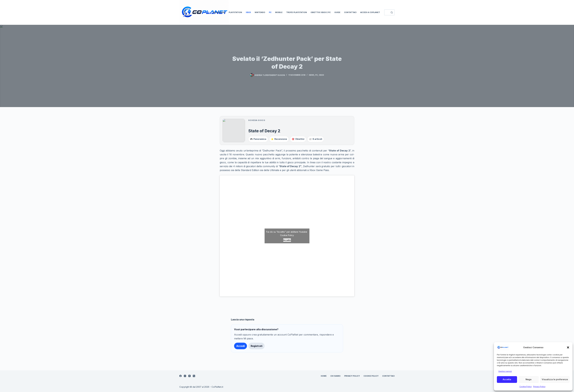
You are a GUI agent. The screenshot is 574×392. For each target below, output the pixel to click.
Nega (528, 379)
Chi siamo (335, 376)
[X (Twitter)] (194, 376)
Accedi (240, 345)
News (206, 12)
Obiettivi (298, 139)
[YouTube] (189, 376)
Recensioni (219, 12)
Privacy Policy (539, 386)
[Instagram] (185, 376)
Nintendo (260, 12)
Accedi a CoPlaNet (370, 12)
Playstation (235, 12)
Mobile (279, 12)
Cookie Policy (525, 386)
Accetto (287, 240)
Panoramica (258, 139)
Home (197, 12)
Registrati (256, 345)
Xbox (248, 12)
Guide (337, 12)
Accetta (507, 379)
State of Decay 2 (264, 130)
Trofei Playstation (296, 12)
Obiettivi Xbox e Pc (321, 12)
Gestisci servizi (505, 371)
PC (270, 12)
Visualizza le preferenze (555, 379)
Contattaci (350, 12)
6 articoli (315, 139)
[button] (568, 347)
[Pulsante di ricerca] (391, 12)
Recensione (279, 139)
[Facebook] (180, 376)
